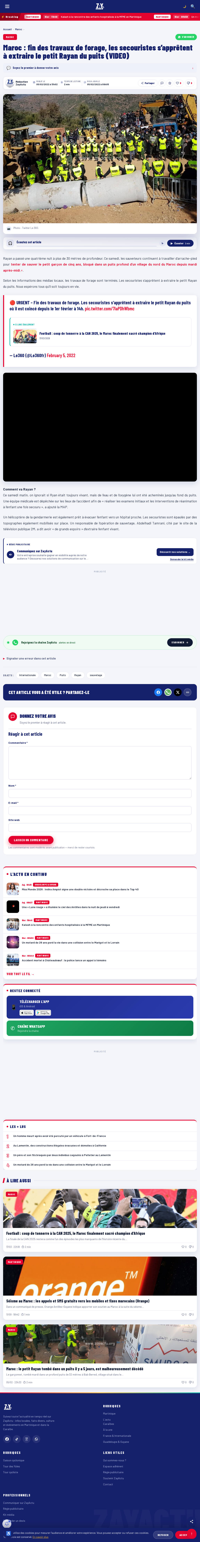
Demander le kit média (182, 559)
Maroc (18, 29)
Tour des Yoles (11, 1466)
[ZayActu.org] (100, 6)
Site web (14, 819)
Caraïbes (108, 1423)
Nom (12, 785)
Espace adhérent (113, 1466)
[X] (178, 692)
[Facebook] (158, 692)
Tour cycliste (10, 1472)
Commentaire (18, 742)
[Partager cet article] (191, 1521)
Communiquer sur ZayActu (18, 1502)
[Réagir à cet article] (161, 83)
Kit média (8, 1514)
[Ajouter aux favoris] (169, 83)
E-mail (13, 802)
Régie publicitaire (113, 1472)
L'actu (107, 1419)
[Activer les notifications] (6, 1523)
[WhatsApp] (168, 692)
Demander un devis (14, 1520)
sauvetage (96, 675)
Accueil (7, 29)
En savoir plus (40, 1536)
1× (162, 243)
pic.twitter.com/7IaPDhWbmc (109, 308)
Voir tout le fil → (21, 974)
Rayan (77, 675)
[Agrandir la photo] (100, 158)
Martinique (109, 1413)
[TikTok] (17, 1439)
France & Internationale (117, 1435)
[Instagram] (26, 1439)
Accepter (185, 1535)
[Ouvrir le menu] (7, 6)
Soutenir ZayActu (113, 1478)
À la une (107, 1429)
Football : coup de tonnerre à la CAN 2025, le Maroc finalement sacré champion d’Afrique (75, 1233)
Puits (63, 675)
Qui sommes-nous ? (114, 1460)
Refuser (163, 1535)
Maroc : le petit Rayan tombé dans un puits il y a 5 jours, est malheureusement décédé (74, 1368)
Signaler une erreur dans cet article (29, 658)
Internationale (27, 675)
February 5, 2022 (61, 355)
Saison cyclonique (13, 1460)
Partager (149, 83)
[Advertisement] (100, 602)
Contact (108, 1484)
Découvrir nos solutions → (175, 551)
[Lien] (187, 692)
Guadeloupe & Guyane (116, 1441)
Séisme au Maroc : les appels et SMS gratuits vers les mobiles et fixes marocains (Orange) (77, 1301)
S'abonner (188, 36)
